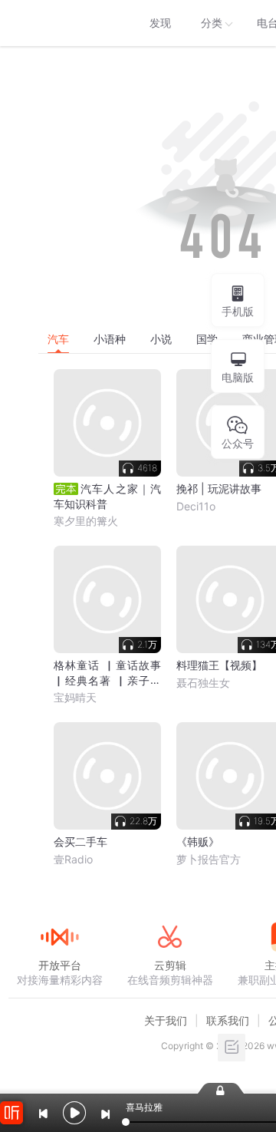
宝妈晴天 (75, 697)
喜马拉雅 (59, 23)
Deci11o (195, 506)
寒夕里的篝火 (86, 520)
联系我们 (227, 1020)
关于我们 (165, 1020)
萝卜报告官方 (208, 859)
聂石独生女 (203, 682)
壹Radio (73, 859)
